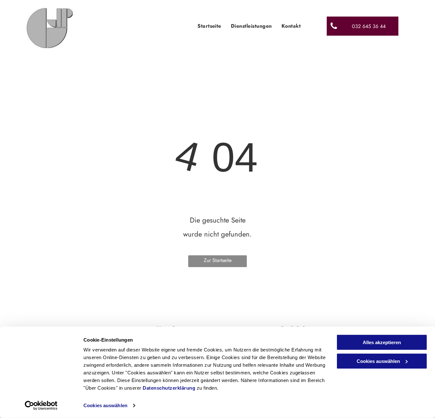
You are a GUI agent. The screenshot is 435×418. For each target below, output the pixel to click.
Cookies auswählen (105, 405)
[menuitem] (209, 26)
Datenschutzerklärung (169, 388)
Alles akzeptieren (382, 342)
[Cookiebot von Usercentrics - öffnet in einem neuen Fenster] (41, 405)
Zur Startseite (218, 260)
